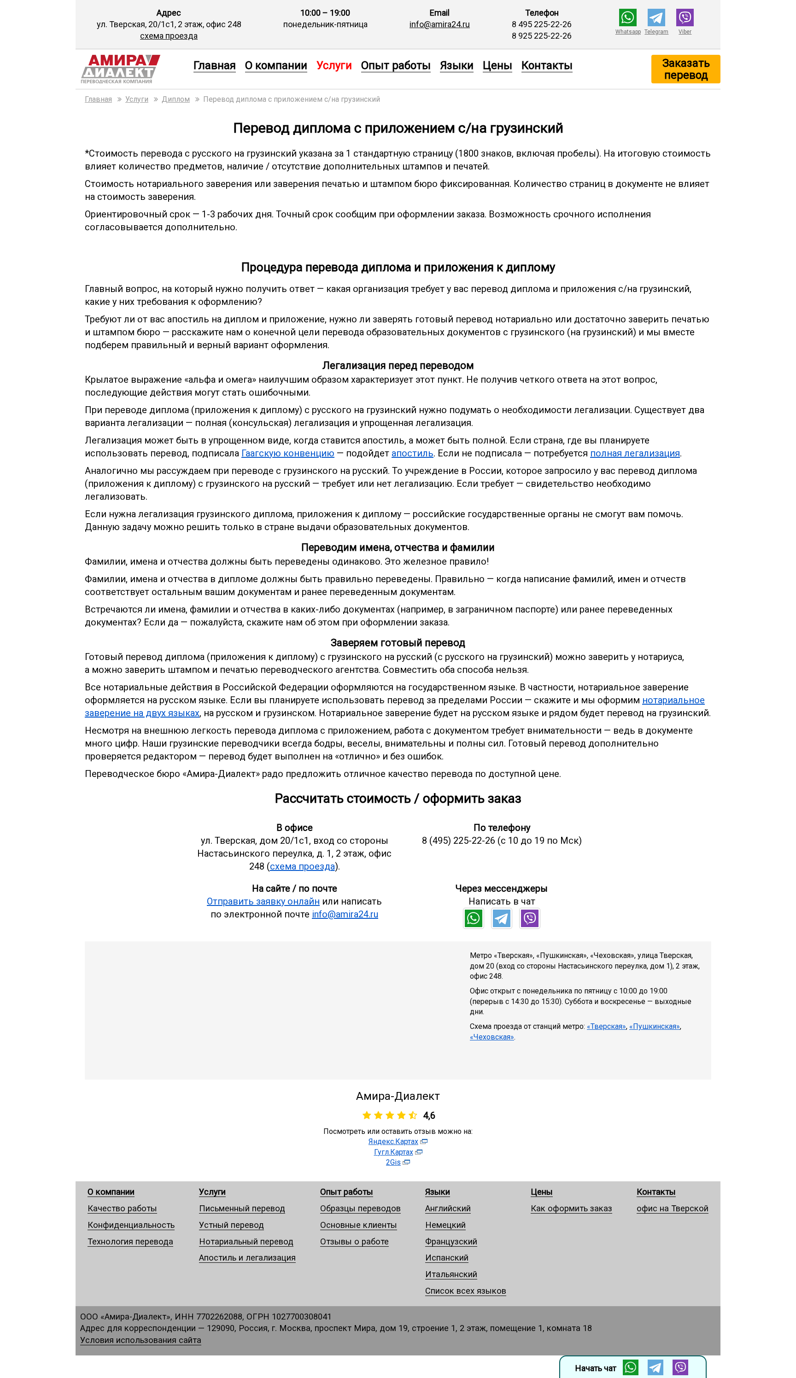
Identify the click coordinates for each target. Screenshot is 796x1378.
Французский (451, 1241)
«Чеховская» (492, 1037)
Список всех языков (465, 1291)
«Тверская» (606, 1026)
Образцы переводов (360, 1208)
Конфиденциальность (131, 1225)
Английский (448, 1208)
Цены (497, 64)
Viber (685, 32)
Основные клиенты (358, 1225)
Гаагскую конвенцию (287, 453)
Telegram (656, 32)
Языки (457, 64)
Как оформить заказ (571, 1208)
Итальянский (451, 1274)
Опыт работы (396, 64)
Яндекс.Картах (393, 1141)
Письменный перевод (242, 1208)
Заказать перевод (686, 68)
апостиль (412, 453)
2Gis (393, 1162)
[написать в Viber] (685, 23)
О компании (276, 64)
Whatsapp (628, 32)
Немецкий (445, 1225)
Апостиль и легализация (247, 1257)
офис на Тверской (672, 1208)
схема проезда (169, 36)
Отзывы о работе (354, 1241)
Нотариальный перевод (246, 1241)
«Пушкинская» (654, 1026)
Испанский (446, 1257)
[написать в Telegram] (656, 23)
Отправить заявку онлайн (263, 901)
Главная (214, 64)
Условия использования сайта (140, 1340)
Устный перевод (231, 1225)
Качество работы (122, 1208)
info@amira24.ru (440, 24)
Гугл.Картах (393, 1152)
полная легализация (635, 453)
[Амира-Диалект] (132, 69)
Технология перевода (130, 1241)
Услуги (212, 1192)
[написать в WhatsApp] (628, 23)
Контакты (547, 64)
